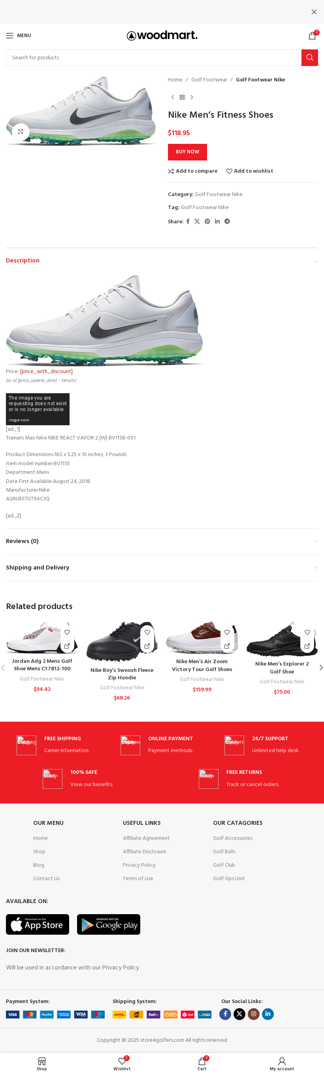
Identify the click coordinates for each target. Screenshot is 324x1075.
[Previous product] (172, 97)
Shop (39, 851)
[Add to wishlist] (67, 632)
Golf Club (224, 865)
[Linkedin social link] (217, 222)
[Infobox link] (58, 746)
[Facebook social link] (188, 222)
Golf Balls (224, 851)
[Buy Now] (67, 646)
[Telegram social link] (227, 222)
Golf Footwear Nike (260, 80)
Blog (38, 865)
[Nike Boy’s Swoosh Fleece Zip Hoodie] (122, 642)
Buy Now (187, 152)
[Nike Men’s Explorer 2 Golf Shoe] (282, 639)
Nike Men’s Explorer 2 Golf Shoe (282, 668)
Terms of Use (138, 878)
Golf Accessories (232, 838)
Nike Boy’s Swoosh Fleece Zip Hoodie (121, 674)
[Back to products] (182, 97)
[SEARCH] (309, 57)
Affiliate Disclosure (144, 851)
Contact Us (46, 878)
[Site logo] (162, 35)
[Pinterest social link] (207, 222)
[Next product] (191, 97)
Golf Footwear (209, 80)
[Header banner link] (150, 12)
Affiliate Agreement (146, 838)
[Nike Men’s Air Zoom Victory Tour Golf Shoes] (202, 637)
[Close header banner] (314, 12)
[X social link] (197, 222)
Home (175, 80)
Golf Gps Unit (229, 878)
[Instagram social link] (254, 1014)
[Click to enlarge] (21, 132)
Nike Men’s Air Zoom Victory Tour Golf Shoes (202, 665)
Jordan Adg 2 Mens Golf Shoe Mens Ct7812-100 (42, 665)
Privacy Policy (139, 865)
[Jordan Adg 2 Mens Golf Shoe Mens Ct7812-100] (42, 637)
